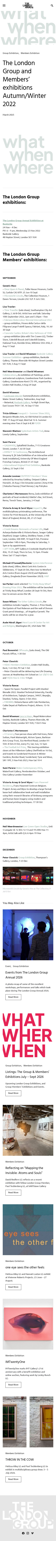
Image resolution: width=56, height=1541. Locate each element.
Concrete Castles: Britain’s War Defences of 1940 (28, 333)
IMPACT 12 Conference (15, 451)
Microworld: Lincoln (13, 295)
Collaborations (10, 374)
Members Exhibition (30, 53)
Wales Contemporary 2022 (29, 767)
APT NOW (9, 548)
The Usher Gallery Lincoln (29, 601)
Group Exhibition (11, 53)
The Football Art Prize (15, 747)
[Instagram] (28, 1533)
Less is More (26, 716)
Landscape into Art (13, 395)
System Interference (42, 562)
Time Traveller (11, 310)
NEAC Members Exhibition (17, 664)
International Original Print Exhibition (22, 465)
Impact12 (37, 508)
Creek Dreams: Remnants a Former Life (23, 529)
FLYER (38, 423)
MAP (46, 576)
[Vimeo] (32, 1533)
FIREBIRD (8, 702)
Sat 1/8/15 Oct (45, 674)
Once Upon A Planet (14, 289)
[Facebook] (23, 1533)
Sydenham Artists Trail (32, 430)
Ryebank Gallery (22, 402)
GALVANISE (10, 445)
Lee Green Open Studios (35, 826)
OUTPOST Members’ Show (34, 476)
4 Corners (9, 733)
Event (8, 966)
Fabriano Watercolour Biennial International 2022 (28, 319)
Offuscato (23, 650)
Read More (13, 997)
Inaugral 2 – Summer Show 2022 (33, 413)
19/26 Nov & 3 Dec (16, 677)
